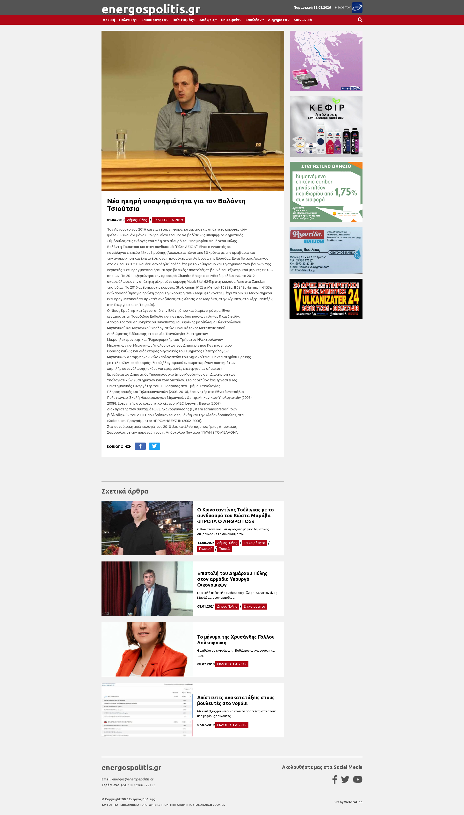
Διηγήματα (277, 20)
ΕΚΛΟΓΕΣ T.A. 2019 (168, 220)
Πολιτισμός (183, 20)
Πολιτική (127, 20)
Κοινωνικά (303, 20)
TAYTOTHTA (110, 804)
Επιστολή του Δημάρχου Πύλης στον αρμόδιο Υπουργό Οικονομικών (232, 579)
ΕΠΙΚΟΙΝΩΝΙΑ (130, 804)
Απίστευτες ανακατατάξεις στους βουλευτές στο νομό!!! (236, 700)
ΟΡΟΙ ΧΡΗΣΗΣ (151, 804)
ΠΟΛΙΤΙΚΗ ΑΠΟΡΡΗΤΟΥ (178, 804)
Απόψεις (207, 20)
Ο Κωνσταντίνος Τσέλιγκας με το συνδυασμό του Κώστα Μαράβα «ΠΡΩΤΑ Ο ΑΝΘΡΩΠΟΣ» (235, 515)
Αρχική (109, 20)
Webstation (353, 802)
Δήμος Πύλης (137, 220)
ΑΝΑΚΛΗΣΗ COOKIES (210, 804)
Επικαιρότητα (153, 20)
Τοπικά (224, 549)
